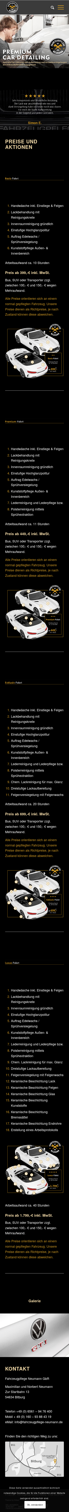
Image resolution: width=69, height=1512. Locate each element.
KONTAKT (17, 1368)
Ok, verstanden (35, 1504)
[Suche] (50, 7)
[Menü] (59, 7)
